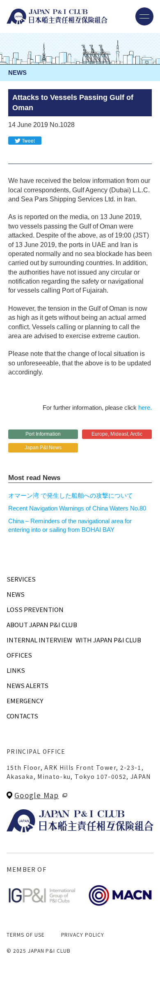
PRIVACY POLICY (82, 934)
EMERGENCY (25, 700)
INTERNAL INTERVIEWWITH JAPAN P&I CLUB (74, 639)
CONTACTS (22, 715)
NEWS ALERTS (27, 685)
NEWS (16, 594)
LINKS (16, 670)
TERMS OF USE (26, 934)
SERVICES (21, 579)
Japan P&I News (43, 447)
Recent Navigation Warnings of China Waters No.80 (77, 508)
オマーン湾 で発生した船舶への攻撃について (70, 495)
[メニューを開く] (144, 16)
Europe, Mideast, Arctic (116, 434)
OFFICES (19, 655)
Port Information (43, 434)
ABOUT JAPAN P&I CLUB (42, 624)
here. (145, 407)
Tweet (28, 140)
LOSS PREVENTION (35, 609)
